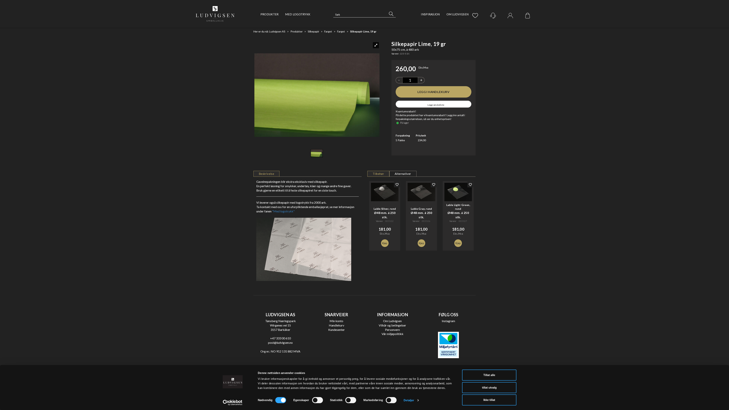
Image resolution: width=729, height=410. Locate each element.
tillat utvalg (489, 387)
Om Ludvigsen (458, 14)
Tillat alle (489, 375)
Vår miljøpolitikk (392, 334)
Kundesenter (336, 329)
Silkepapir (313, 31)
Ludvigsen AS (277, 31)
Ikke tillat (489, 399)
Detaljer (409, 400)
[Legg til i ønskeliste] (397, 184)
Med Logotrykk (297, 14)
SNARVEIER (336, 314)
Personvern (392, 329)
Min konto (336, 321)
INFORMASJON (392, 314)
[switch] (317, 400)
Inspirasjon (430, 14)
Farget (328, 31)
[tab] (266, 174)
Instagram (448, 321)
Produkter (269, 14)
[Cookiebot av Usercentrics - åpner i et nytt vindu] (232, 402)
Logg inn (510, 16)
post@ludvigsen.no (280, 342)
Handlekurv (336, 325)
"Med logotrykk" (283, 211)
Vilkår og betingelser (392, 325)
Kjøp (433, 92)
